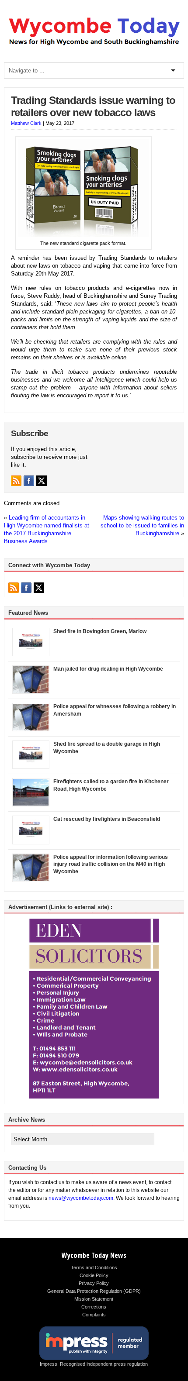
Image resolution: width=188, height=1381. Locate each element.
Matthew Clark (26, 123)
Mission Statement (93, 1299)
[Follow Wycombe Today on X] (41, 480)
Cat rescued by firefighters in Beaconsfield (106, 819)
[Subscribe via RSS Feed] (16, 480)
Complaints (94, 1314)
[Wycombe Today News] (94, 46)
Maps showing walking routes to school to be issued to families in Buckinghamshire (142, 525)
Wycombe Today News (94, 1255)
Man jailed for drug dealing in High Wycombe (108, 669)
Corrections (93, 1306)
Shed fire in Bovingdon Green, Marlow (99, 631)
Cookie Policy (94, 1275)
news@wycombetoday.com (81, 1198)
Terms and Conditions (94, 1267)
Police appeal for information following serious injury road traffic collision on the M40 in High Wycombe (110, 864)
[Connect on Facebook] (29, 480)
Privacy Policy (94, 1283)
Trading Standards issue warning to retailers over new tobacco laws (93, 106)
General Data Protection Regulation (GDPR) (94, 1291)
